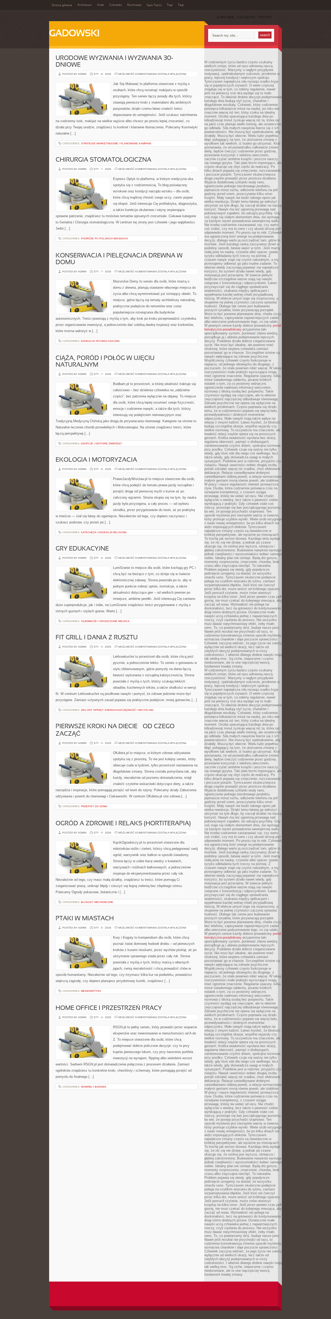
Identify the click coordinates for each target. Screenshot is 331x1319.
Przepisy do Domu (94, 806)
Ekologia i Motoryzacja (96, 460)
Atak (100, 5)
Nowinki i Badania (93, 1086)
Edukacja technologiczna (100, 341)
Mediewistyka (91, 991)
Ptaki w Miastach (85, 919)
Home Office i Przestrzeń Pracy (109, 1008)
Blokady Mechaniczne (97, 902)
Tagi (170, 5)
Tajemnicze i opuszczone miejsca (105, 621)
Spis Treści (154, 5)
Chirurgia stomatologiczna (103, 160)
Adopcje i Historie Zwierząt (101, 443)
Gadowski (74, 33)
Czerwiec (115, 5)
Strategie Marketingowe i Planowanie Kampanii (116, 143)
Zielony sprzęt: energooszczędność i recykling (117, 710)
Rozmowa (134, 5)
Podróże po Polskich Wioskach (104, 238)
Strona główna (62, 5)
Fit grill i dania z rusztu (97, 638)
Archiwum (84, 5)
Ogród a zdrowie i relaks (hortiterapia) (123, 824)
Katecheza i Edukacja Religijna (104, 532)
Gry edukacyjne (82, 549)
